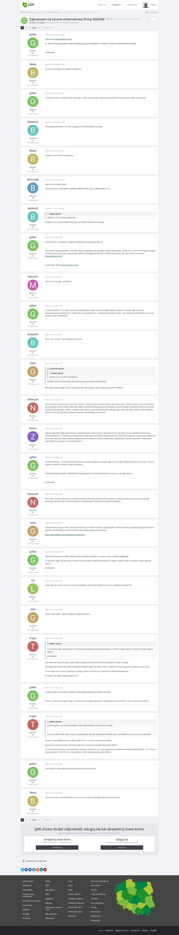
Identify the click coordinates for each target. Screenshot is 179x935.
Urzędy (93, 907)
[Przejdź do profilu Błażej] (32, 72)
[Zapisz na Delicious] (33, 869)
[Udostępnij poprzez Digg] (30, 869)
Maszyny (48, 903)
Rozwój (94, 890)
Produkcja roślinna (75, 899)
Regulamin (109, 930)
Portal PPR (101, 5)
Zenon (33, 428)
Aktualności (27, 885)
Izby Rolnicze (50, 890)
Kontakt (153, 930)
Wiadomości (96, 916)
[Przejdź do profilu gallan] (24, 20)
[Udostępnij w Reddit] (37, 869)
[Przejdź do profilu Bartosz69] (32, 187)
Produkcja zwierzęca (76, 903)
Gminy (47, 881)
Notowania (49, 918)
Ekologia (26, 914)
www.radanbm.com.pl (62, 39)
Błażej (33, 64)
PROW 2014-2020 (75, 912)
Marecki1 (33, 276)
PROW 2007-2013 (75, 907)
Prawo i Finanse (74, 894)
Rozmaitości (96, 885)
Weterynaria (95, 912)
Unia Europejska (97, 903)
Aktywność (131, 5)
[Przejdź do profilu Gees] (32, 371)
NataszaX (33, 399)
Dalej (34, 28)
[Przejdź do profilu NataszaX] (32, 407)
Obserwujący (146, 19)
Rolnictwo (72, 916)
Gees (33, 363)
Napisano (55, 34)
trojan (32, 638)
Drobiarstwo (27, 905)
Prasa (70, 890)
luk (33, 580)
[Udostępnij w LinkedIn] (41, 869)
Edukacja (26, 909)
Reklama (145, 930)
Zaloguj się (122, 847)
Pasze (70, 881)
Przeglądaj (116, 5)
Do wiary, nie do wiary (31, 901)
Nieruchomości (51, 914)
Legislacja (49, 899)
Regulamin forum (122, 930)
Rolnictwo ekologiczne (100, 881)
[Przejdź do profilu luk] (32, 588)
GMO (47, 885)
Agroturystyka (28, 881)
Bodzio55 (33, 121)
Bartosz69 (33, 179)
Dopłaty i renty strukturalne (28, 895)
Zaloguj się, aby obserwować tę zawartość (123, 19)
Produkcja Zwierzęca (69, 22)
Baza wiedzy (27, 890)
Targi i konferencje (98, 894)
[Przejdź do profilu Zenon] (32, 436)
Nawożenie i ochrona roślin (53, 908)
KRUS (47, 894)
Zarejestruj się (57, 847)
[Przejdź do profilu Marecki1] (32, 285)
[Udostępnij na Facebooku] (26, 869)
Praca (70, 885)
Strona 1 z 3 (47, 27)
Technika (94, 899)
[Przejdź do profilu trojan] (32, 646)
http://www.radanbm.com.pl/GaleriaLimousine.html (65, 534)
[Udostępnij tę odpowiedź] (155, 35)
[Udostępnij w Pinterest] (45, 869)
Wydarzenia (95, 920)
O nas (101, 930)
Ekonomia (26, 918)
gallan (42, 22)
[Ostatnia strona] (39, 27)
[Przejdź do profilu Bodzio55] (32, 130)
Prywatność (135, 930)
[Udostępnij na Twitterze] (22, 869)
